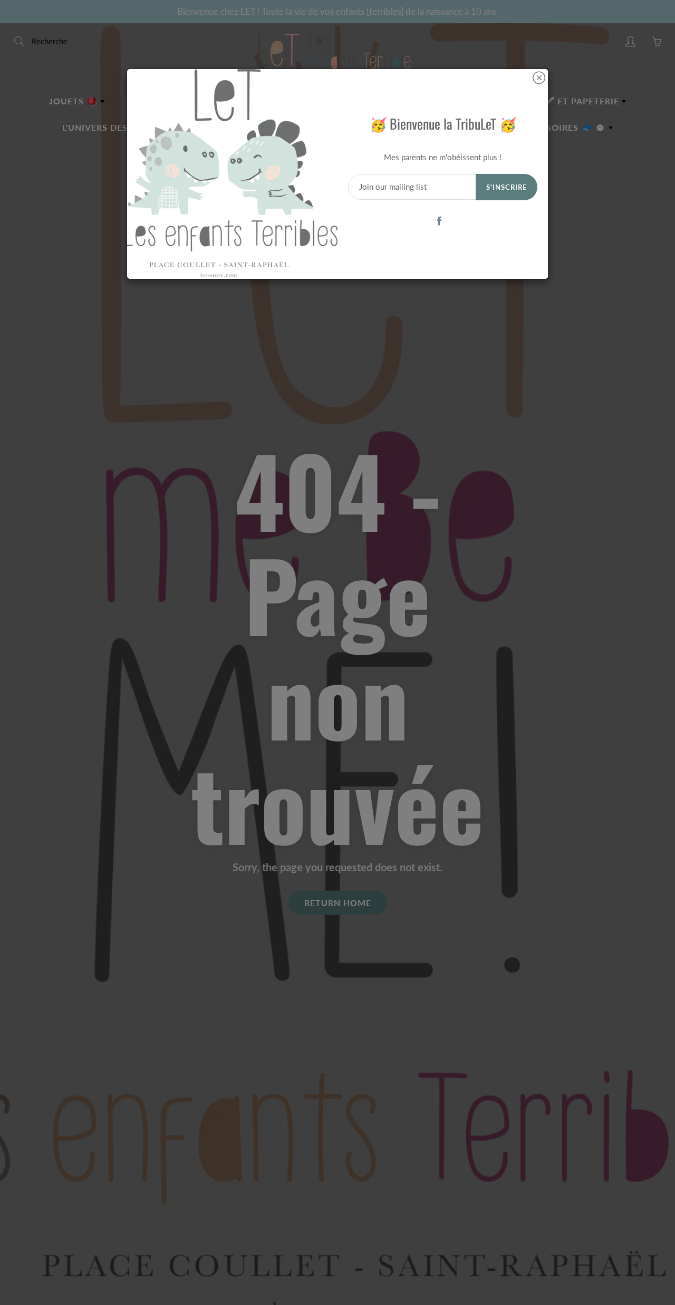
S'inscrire (506, 187)
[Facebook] (439, 220)
